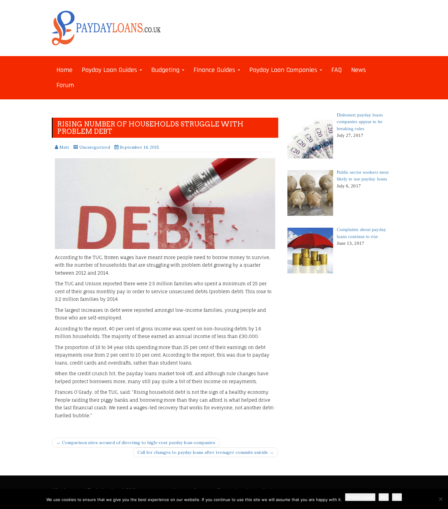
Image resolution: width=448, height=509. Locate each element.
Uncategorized (94, 147)
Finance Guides (215, 70)
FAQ (336, 70)
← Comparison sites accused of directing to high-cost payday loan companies (135, 442)
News (358, 70)
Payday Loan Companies (284, 70)
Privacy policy (360, 497)
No (383, 497)
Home (64, 70)
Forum (65, 85)
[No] (440, 499)
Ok (397, 497)
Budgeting (166, 70)
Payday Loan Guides (110, 70)
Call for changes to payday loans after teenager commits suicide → (205, 452)
